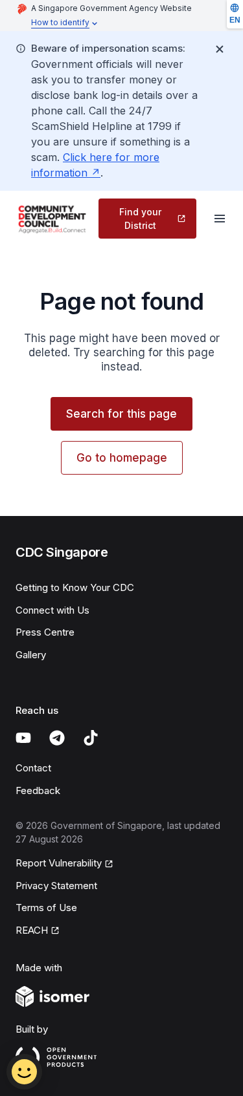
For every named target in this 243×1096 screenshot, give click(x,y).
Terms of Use (46, 907)
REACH (38, 931)
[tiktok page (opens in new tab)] (90, 738)
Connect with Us (52, 610)
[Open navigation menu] (219, 218)
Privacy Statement (56, 885)
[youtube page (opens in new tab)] (23, 738)
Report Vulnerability (59, 864)
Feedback (38, 790)
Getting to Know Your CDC (75, 587)
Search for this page (121, 413)
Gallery (31, 655)
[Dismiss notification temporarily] (219, 49)
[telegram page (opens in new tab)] (57, 738)
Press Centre (45, 632)
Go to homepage (121, 457)
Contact (33, 768)
